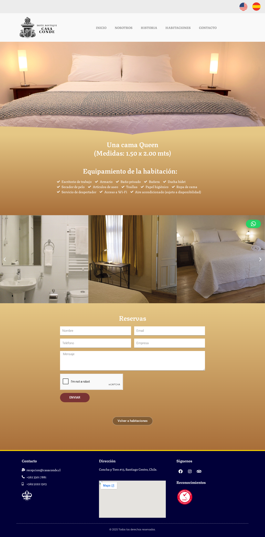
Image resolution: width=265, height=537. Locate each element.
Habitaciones (178, 27)
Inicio (101, 27)
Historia (149, 27)
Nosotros (123, 27)
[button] (4, 259)
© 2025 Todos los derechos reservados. (132, 529)
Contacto (208, 27)
